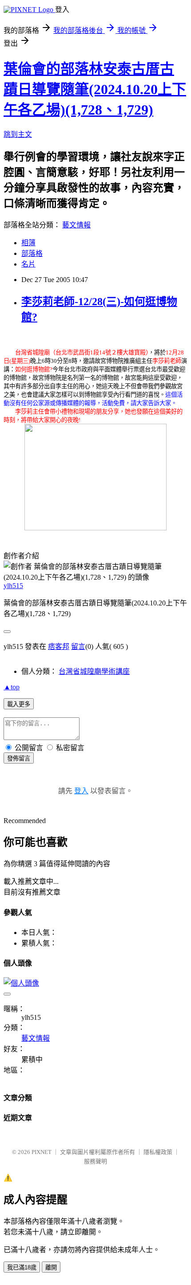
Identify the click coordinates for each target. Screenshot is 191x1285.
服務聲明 (95, 1161)
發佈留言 (18, 758)
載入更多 (18, 704)
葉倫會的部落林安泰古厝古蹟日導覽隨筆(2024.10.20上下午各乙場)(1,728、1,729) (95, 89)
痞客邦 (58, 646)
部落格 (32, 253)
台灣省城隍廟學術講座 (94, 671)
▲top (12, 687)
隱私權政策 (157, 1152)
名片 (28, 264)
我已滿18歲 (21, 1267)
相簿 (28, 243)
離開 (51, 1267)
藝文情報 (76, 225)
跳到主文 (18, 134)
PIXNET (42, 1152)
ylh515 (13, 585)
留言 (78, 646)
